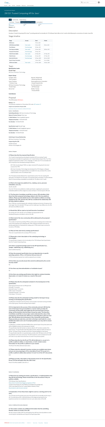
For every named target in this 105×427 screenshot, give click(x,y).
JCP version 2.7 (37, 104)
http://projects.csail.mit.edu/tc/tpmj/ (18, 388)
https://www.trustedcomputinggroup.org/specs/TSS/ (22, 383)
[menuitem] (5, 6)
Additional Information (27, 108)
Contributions (20, 108)
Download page (28, 47)
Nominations (39, 22)
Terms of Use (35, 422)
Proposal (17, 22)
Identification (11, 108)
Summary (11, 22)
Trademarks (46, 422)
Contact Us (29, 422)
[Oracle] (6, 422)
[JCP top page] (7, 2)
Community (15, 19)
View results (27, 45)
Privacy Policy (40, 422)
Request (15, 108)
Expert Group (23, 19)
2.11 (24, 25)
